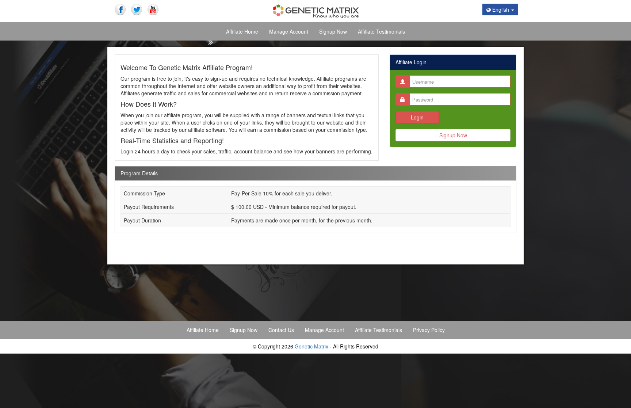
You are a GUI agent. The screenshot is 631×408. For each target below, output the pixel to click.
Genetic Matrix (311, 346)
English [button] (500, 9)
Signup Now (453, 135)
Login (417, 117)
